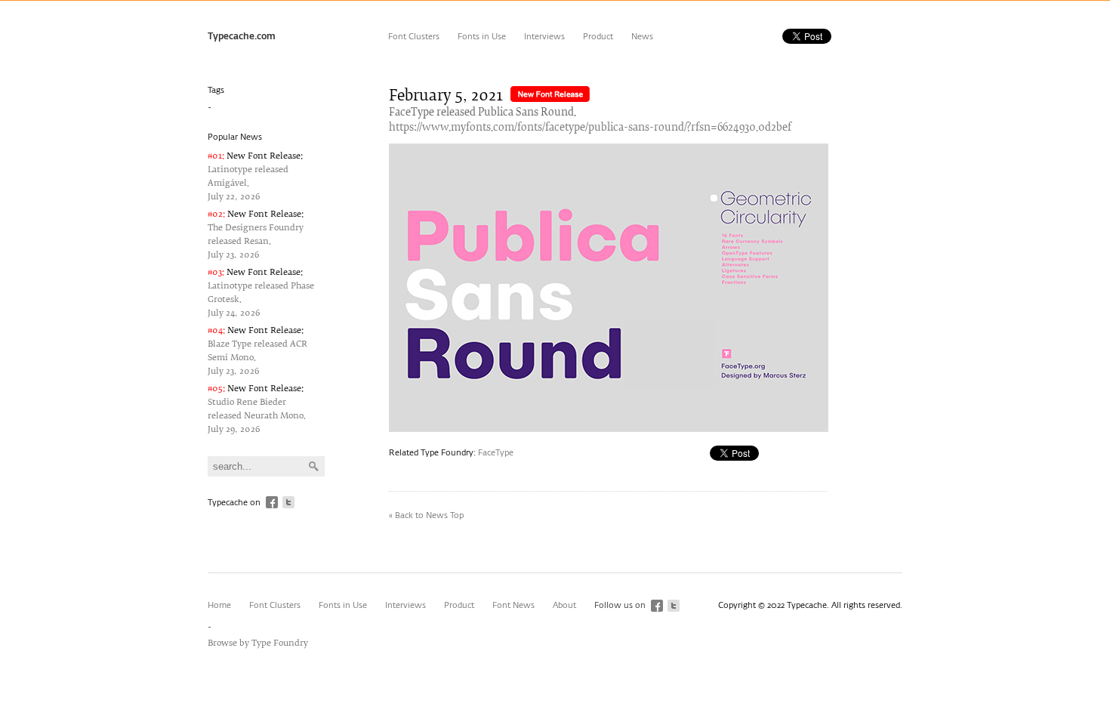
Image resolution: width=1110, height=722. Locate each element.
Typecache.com (242, 37)
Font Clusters (413, 36)
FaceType (495, 453)
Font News (513, 605)
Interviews (544, 36)
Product (598, 36)
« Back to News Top (426, 515)
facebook (272, 502)
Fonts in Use (482, 36)
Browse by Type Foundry (258, 643)
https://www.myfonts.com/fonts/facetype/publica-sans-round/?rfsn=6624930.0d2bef (590, 128)
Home (219, 605)
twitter (288, 502)
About (564, 605)
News (642, 36)
